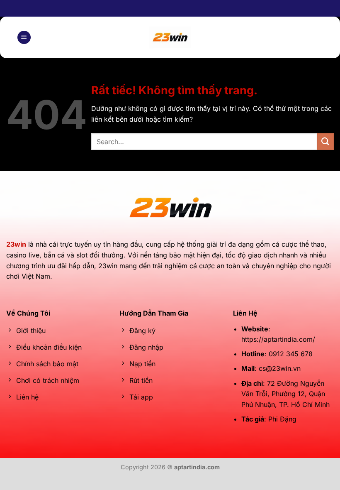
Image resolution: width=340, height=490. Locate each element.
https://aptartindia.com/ (278, 339)
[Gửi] (325, 141)
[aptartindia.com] (170, 37)
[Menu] (24, 37)
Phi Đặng (282, 419)
